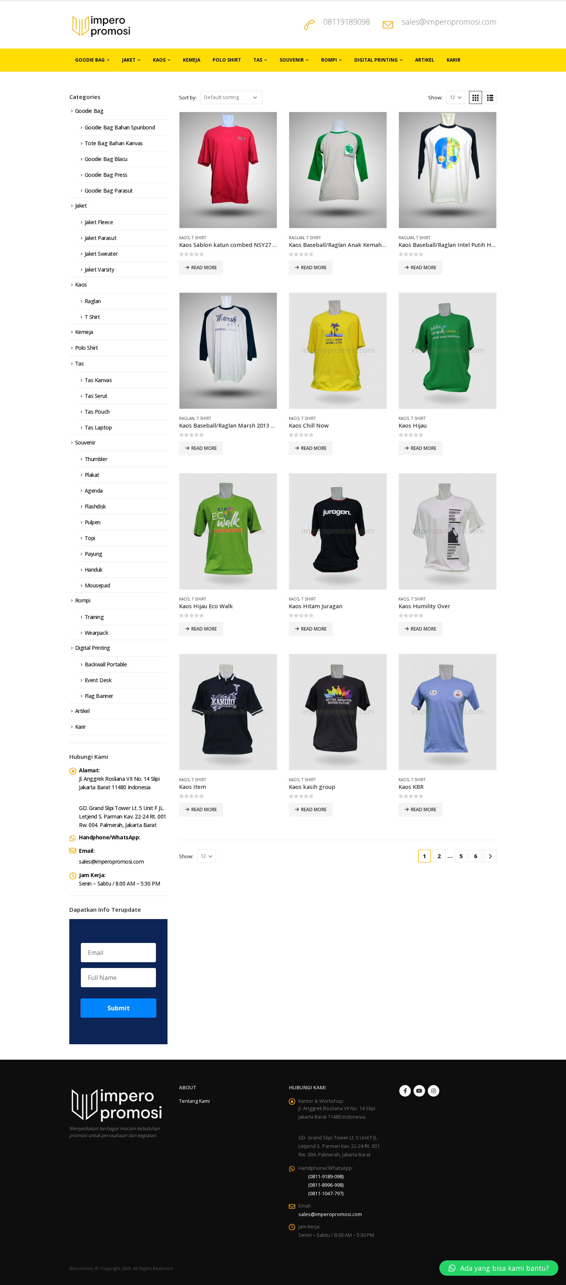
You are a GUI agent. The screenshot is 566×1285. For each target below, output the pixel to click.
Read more (204, 267)
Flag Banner (99, 696)
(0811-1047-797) (325, 1193)
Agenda (94, 490)
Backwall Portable (106, 664)
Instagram (433, 1091)
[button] (498, 1268)
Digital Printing (376, 60)
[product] (228, 170)
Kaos (159, 60)
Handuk (93, 569)
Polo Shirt (227, 60)
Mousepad (97, 585)
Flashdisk (95, 506)
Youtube (419, 1091)
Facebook (405, 1091)
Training (94, 617)
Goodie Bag (90, 60)
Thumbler (96, 459)
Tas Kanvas (98, 380)
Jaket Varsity (99, 269)
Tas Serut (96, 395)
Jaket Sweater (101, 253)
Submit (118, 1008)
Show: (435, 97)
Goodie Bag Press (106, 174)
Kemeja (191, 60)
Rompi (329, 60)
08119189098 (346, 22)
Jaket (129, 60)
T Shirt (199, 237)
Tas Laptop (98, 427)
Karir (454, 60)
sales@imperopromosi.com (449, 22)
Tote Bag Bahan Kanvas (114, 143)
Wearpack (96, 632)
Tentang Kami (194, 1101)
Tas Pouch (97, 411)
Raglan (296, 237)
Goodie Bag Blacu (106, 159)
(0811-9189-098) (325, 1176)
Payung (93, 553)
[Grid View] (475, 97)
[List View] (490, 97)
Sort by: (188, 97)
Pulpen (92, 522)
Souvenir (292, 60)
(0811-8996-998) (325, 1185)
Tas (257, 60)
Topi (90, 538)
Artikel (424, 60)
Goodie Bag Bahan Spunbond (120, 127)
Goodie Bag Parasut (109, 190)
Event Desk (98, 680)
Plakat (92, 474)
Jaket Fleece (99, 222)
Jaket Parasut (101, 238)
